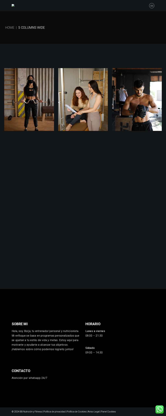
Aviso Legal (94, 411)
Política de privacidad (54, 411)
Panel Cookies (108, 411)
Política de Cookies (76, 411)
